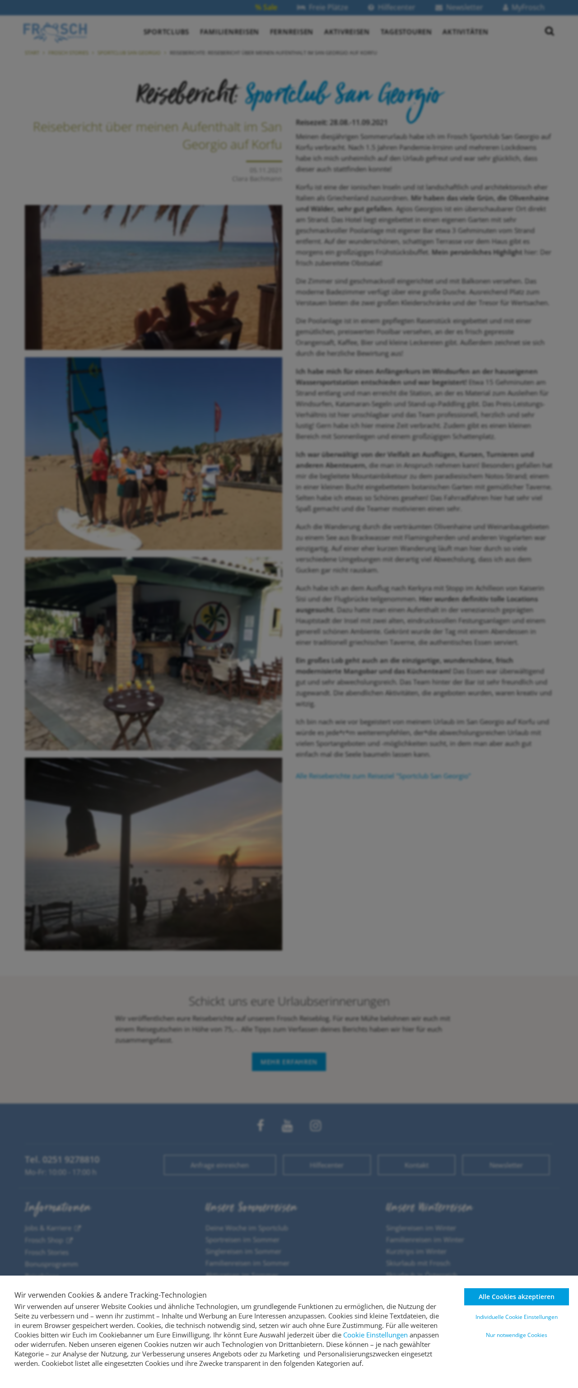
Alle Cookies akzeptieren (517, 1296)
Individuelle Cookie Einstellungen (516, 1317)
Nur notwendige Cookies (516, 1335)
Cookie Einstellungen (375, 1334)
